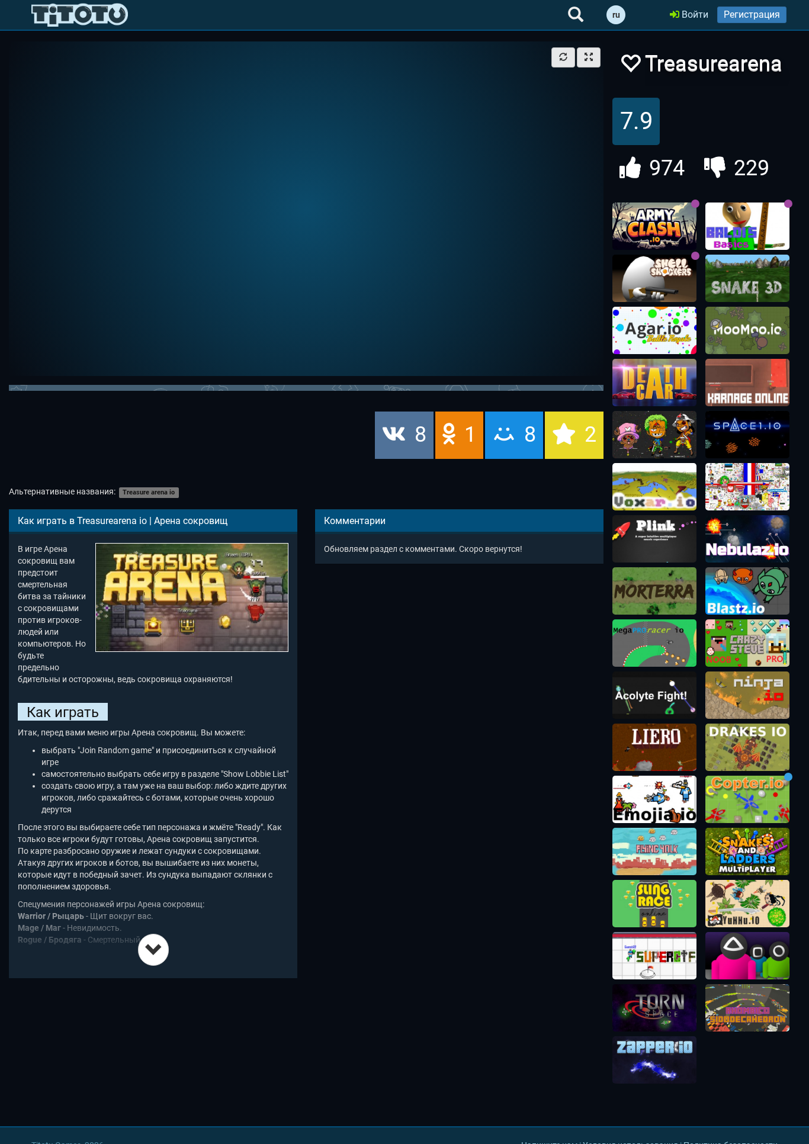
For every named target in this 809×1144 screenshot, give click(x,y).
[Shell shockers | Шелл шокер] (654, 278)
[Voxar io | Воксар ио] (654, 486)
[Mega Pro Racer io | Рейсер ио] (654, 643)
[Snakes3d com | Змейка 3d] (747, 278)
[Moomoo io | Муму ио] (747, 330)
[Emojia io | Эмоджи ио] (654, 799)
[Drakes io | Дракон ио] (747, 747)
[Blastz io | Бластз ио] (747, 591)
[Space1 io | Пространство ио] (747, 434)
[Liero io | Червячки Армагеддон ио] (654, 747)
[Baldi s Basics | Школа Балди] (747, 226)
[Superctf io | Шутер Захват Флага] (654, 955)
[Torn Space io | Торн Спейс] (654, 1007)
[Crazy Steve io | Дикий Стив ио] (747, 643)
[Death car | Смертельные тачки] (654, 382)
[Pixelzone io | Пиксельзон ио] (654, 434)
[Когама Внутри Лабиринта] (747, 1007)
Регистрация (752, 14)
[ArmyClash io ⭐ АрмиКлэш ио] (654, 226)
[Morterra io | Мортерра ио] (654, 591)
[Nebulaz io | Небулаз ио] (747, 539)
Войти (693, 14)
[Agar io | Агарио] (654, 330)
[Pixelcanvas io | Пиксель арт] (747, 486)
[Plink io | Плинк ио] (654, 539)
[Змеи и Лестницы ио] (747, 851)
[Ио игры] (80, 15)
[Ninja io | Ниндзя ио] (747, 695)
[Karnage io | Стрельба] (747, 382)
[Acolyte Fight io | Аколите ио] (654, 695)
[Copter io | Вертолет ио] (747, 799)
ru (616, 15)
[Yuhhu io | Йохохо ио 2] (747, 903)
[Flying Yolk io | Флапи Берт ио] (654, 851)
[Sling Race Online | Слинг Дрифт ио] (654, 903)
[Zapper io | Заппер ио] (654, 1060)
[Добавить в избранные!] (630, 66)
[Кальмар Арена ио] (747, 955)
